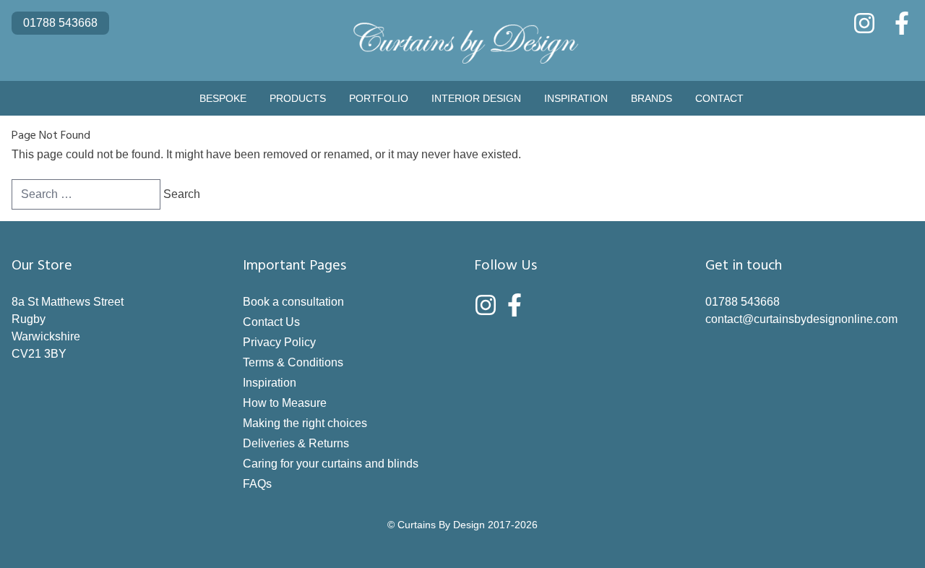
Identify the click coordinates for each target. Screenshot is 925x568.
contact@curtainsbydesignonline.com (801, 319)
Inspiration (576, 98)
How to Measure (285, 403)
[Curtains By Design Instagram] (864, 23)
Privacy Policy (279, 342)
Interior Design (476, 98)
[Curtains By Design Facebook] (901, 23)
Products (298, 98)
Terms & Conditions (293, 362)
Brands (651, 98)
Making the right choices (305, 423)
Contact (719, 98)
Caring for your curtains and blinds (330, 463)
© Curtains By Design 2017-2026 (462, 524)
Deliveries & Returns (296, 443)
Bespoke (222, 98)
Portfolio (378, 98)
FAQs (257, 484)
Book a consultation (293, 302)
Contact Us (271, 322)
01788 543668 (60, 23)
